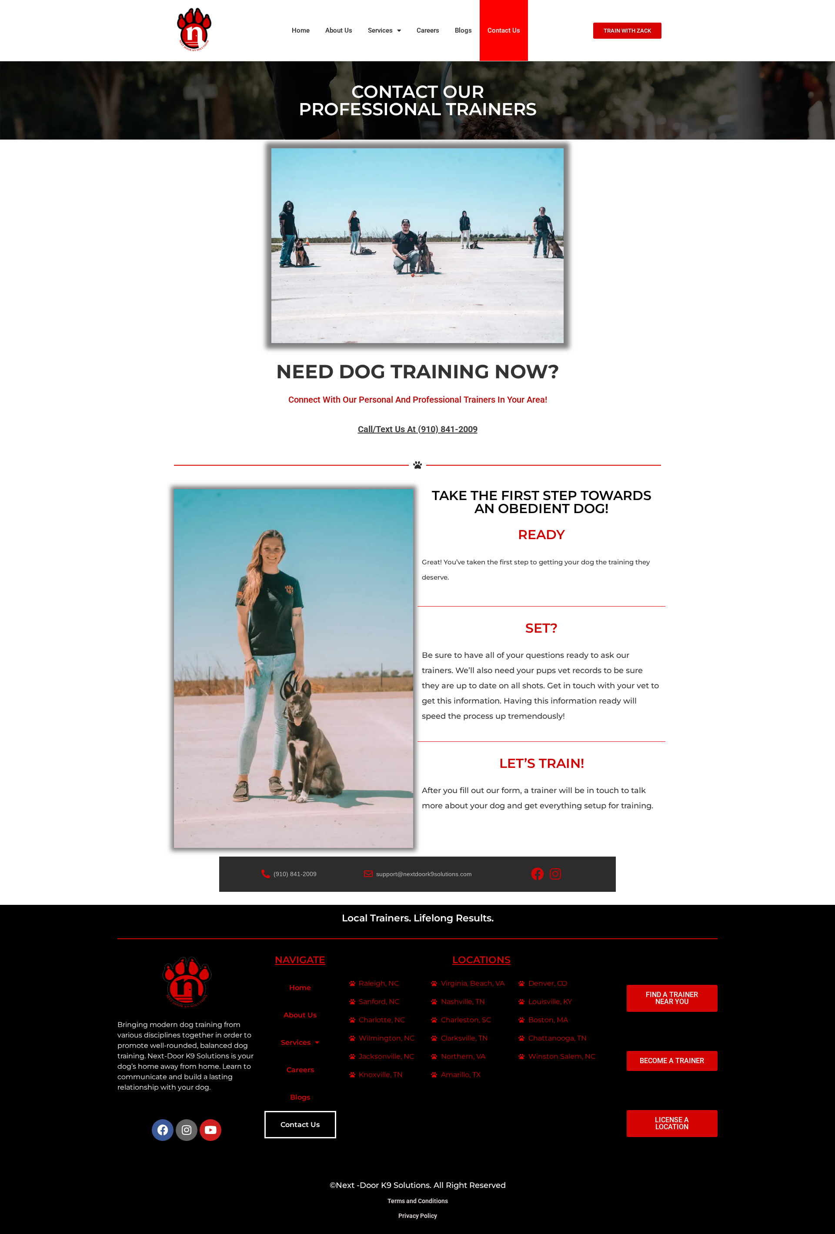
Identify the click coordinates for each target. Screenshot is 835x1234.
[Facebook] (163, 1130)
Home (301, 30)
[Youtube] (210, 1130)
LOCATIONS (481, 960)
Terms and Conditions (417, 1200)
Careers (428, 30)
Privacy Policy (417, 1215)
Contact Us (504, 30)
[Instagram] (186, 1130)
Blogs (463, 30)
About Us (338, 30)
